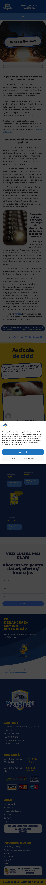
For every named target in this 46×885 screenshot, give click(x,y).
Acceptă (23, 452)
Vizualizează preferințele (23, 458)
